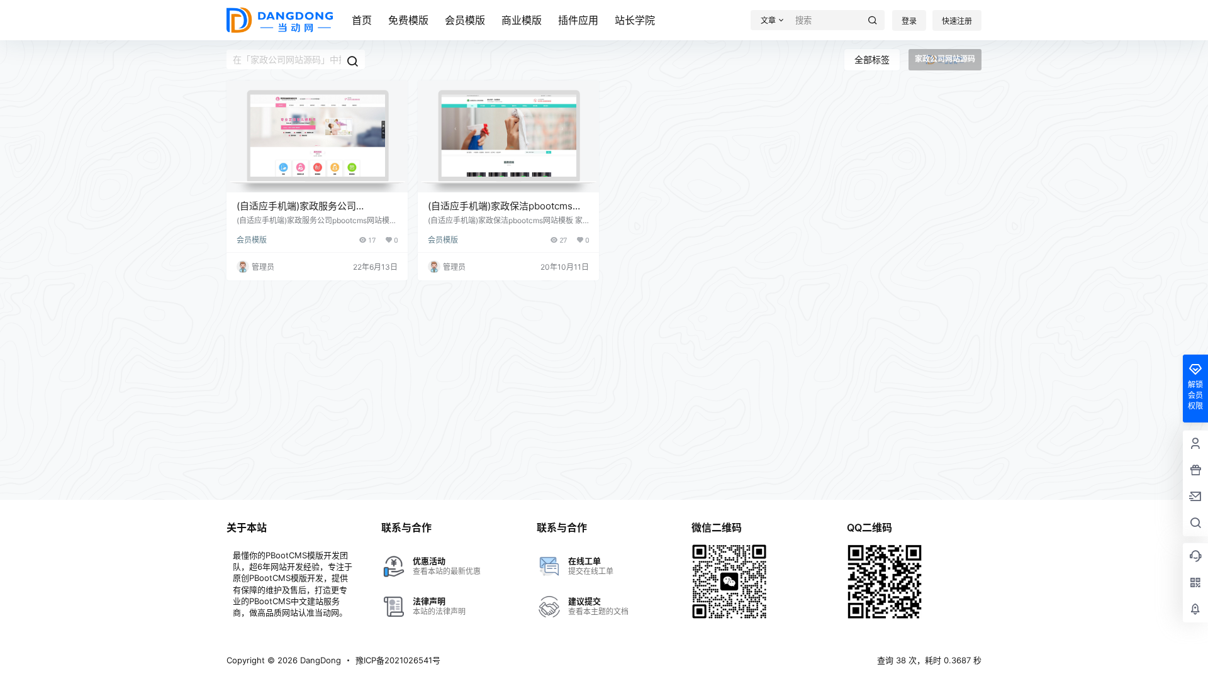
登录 (909, 21)
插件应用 (578, 20)
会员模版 (465, 20)
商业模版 (521, 20)
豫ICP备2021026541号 (397, 660)
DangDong (319, 660)
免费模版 (408, 20)
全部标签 (872, 59)
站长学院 (635, 20)
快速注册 (957, 21)
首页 (362, 20)
